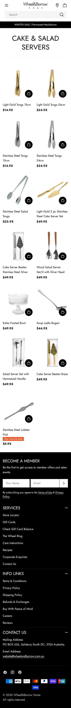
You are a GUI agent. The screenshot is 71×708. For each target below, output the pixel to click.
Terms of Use (45, 492)
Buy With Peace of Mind (18, 609)
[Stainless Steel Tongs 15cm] (18, 134)
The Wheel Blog (12, 536)
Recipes (7, 550)
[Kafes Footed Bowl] (18, 302)
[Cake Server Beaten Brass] (52, 353)
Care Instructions (13, 543)
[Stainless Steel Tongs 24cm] (52, 134)
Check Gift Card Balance (18, 529)
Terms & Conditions (14, 581)
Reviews (7, 623)
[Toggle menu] (6, 5)
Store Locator (11, 515)
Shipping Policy (12, 595)
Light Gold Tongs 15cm (17, 105)
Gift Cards (9, 522)
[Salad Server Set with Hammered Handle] (18, 353)
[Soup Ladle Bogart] (52, 302)
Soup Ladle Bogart (48, 323)
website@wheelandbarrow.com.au (23, 656)
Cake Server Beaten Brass (52, 374)
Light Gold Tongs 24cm (51, 105)
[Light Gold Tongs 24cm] (52, 83)
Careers (7, 616)
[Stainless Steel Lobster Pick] (18, 409)
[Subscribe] (64, 483)
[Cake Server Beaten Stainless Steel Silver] (18, 246)
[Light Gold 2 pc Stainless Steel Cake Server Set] (52, 190)
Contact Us (9, 564)
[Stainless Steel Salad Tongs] (18, 190)
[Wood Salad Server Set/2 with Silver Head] (52, 246)
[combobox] (35, 14)
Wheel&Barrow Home (27, 695)
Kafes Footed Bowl (14, 323)
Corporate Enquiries (15, 557)
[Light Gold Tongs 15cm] (18, 83)
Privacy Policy (11, 588)
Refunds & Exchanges (16, 602)
